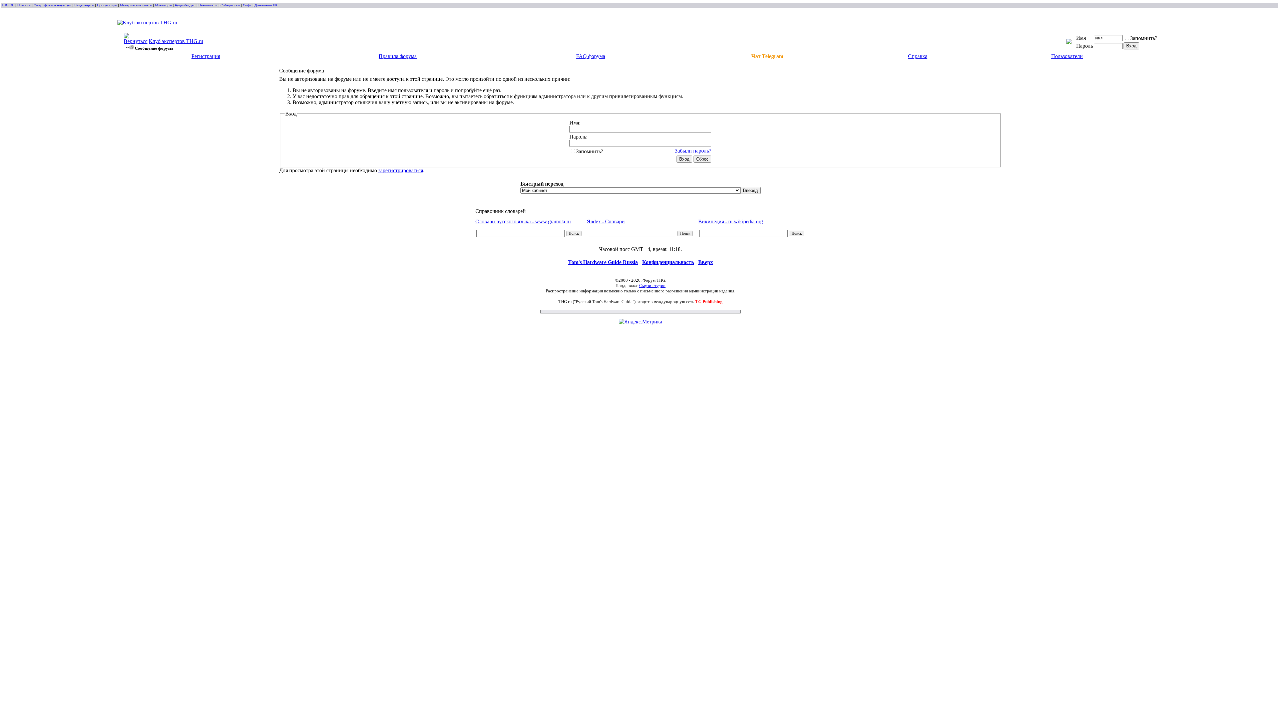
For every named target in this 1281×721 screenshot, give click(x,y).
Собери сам (230, 5)
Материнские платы (136, 5)
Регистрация (205, 56)
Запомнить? (1143, 38)
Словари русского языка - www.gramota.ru (523, 221)
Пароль (1084, 46)
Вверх (705, 262)
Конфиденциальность (668, 262)
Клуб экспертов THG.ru (176, 41)
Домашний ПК (266, 5)
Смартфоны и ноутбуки (52, 5)
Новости (24, 5)
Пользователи (1067, 56)
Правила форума (398, 56)
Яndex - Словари (606, 221)
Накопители (208, 5)
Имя (1081, 38)
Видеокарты (84, 5)
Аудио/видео (185, 5)
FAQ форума (590, 56)
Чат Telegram (767, 56)
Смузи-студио (652, 285)
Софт (247, 5)
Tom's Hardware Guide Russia (603, 262)
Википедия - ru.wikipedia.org (730, 221)
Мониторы (163, 5)
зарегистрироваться (400, 170)
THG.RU (8, 5)
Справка (917, 56)
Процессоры (107, 5)
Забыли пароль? (693, 151)
